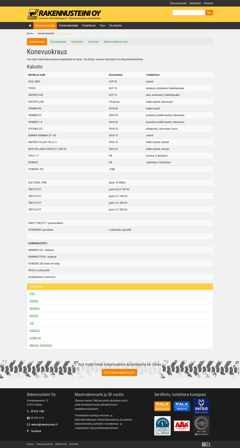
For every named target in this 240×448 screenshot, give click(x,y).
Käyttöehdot (195, 3)
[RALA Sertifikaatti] (163, 406)
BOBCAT (34, 315)
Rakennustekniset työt (116, 41)
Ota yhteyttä (115, 25)
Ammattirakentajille (45, 25)
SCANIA (34, 301)
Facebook (35, 431)
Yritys (102, 25)
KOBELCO (35, 330)
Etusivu (30, 33)
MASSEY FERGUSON (41, 345)
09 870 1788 (37, 411)
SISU (32, 293)
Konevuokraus (64, 33)
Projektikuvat (89, 25)
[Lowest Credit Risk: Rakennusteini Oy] (163, 426)
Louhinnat (93, 41)
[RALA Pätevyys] (183, 406)
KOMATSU (35, 338)
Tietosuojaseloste (178, 3)
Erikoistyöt (77, 41)
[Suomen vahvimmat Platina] (202, 426)
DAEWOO (35, 308)
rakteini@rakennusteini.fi (44, 424)
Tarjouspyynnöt (58, 41)
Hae (209, 12)
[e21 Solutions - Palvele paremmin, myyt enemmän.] (207, 444)
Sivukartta (208, 3)
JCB (32, 323)
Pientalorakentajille (68, 25)
